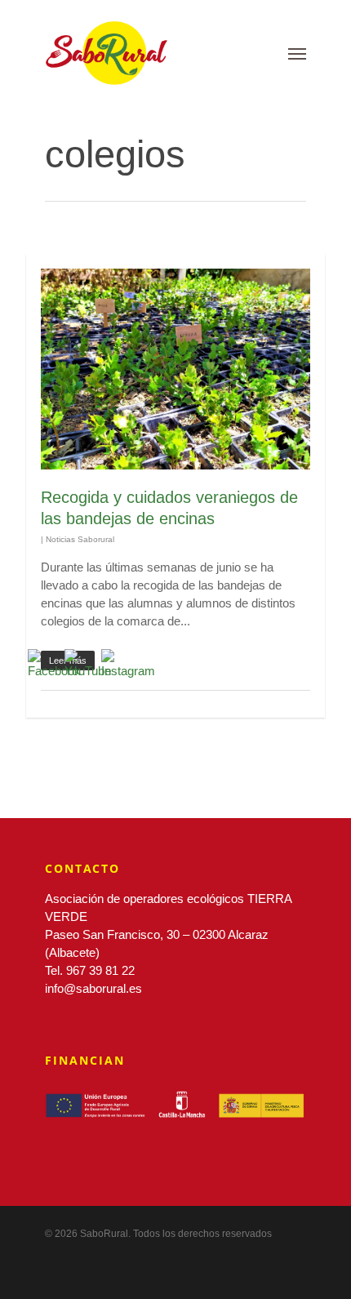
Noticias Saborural (80, 539)
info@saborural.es (93, 988)
